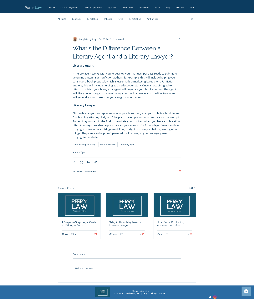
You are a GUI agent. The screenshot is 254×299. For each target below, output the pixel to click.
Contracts (76, 18)
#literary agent (128, 144)
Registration (135, 18)
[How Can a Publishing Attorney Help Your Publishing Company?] (174, 205)
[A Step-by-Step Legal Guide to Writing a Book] (79, 205)
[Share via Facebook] (74, 162)
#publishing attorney (85, 144)
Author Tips (152, 18)
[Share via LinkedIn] (88, 162)
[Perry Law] (205, 297)
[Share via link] (95, 162)
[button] (192, 19)
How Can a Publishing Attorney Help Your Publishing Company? (170, 224)
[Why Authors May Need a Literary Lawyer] (127, 205)
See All (192, 187)
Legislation (92, 18)
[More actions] (179, 39)
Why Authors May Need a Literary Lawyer (125, 224)
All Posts (62, 18)
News (120, 18)
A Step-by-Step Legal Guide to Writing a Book (79, 224)
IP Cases (108, 18)
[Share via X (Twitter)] (81, 162)
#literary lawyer (108, 144)
